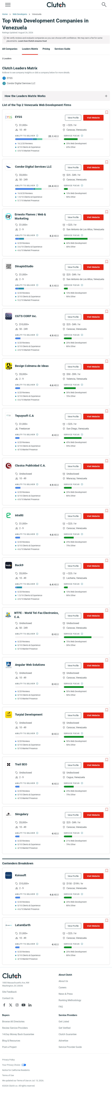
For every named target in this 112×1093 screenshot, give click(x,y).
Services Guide (62, 48)
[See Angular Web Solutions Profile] (8, 664)
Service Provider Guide (70, 1047)
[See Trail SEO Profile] (8, 764)
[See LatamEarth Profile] (8, 925)
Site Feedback (9, 991)
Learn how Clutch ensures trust (32, 41)
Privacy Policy (8, 1060)
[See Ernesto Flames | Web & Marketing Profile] (8, 216)
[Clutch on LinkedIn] (30, 1005)
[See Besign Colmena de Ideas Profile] (8, 366)
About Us (63, 981)
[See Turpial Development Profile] (8, 714)
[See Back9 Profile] (8, 565)
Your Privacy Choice (11, 1065)
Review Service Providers (15, 1028)
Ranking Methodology (70, 1000)
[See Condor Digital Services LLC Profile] (8, 166)
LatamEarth (22, 925)
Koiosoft (20, 875)
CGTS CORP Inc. (26, 316)
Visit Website (93, 118)
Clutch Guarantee (67, 1034)
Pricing (46, 48)
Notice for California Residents (16, 1070)
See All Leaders (58, 66)
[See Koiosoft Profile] (8, 875)
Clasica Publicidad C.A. (30, 465)
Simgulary (21, 814)
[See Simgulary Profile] (8, 814)
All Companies (9, 48)
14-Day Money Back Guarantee (18, 1034)
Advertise (63, 1040)
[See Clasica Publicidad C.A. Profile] (8, 465)
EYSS (18, 117)
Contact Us (7, 998)
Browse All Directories (13, 1021)
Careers (62, 987)
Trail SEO (21, 764)
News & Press (66, 994)
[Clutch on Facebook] (4, 1005)
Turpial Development (28, 714)
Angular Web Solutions (30, 664)
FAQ (61, 1006)
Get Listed (64, 1021)
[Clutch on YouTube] (23, 1005)
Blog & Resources (11, 1040)
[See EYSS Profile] (8, 117)
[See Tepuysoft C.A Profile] (8, 415)
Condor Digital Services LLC (33, 166)
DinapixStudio (24, 266)
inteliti (19, 515)
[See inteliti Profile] (8, 515)
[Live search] (104, 4)
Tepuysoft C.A (24, 415)
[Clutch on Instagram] (17, 1005)
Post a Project (9, 1047)
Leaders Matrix (30, 48)
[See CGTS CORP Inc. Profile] (8, 316)
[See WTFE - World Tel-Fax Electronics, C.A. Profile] (8, 615)
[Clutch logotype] (56, 4)
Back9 (19, 565)
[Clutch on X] (11, 1005)
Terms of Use (8, 1075)
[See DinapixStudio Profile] (8, 266)
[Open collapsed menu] (7, 4)
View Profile (73, 118)
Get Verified (64, 1028)
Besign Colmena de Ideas (32, 366)
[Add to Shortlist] (107, 112)
